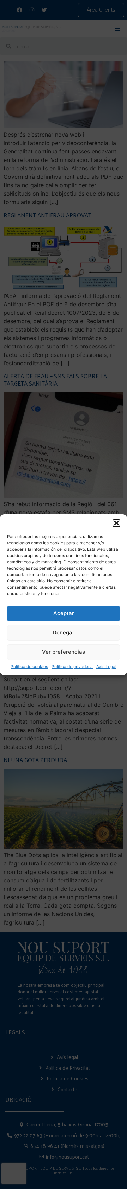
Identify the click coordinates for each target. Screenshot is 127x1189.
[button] (116, 523)
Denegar (63, 632)
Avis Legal (106, 666)
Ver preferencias (63, 651)
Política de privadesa (72, 666)
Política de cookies (29, 666)
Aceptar (63, 613)
